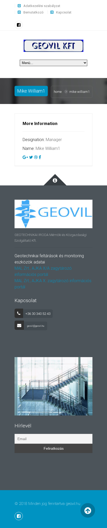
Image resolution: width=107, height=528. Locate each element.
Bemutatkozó (33, 12)
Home (58, 92)
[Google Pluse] (25, 157)
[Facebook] (19, 25)
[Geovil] (53, 45)
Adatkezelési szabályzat (41, 6)
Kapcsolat (63, 12)
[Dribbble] (36, 157)
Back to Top (87, 510)
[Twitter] (31, 157)
